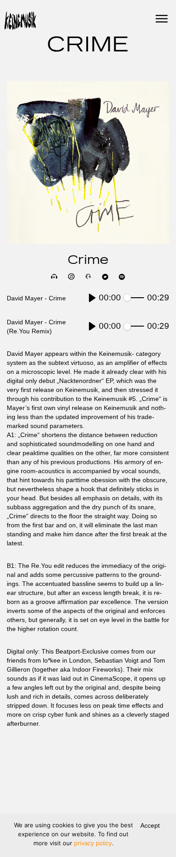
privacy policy (93, 843)
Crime (88, 260)
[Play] (92, 298)
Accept (150, 825)
